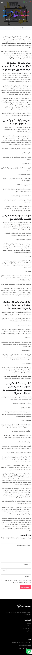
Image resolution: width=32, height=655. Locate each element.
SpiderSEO (28, 614)
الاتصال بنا (28, 631)
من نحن (29, 625)
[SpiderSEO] (16, 606)
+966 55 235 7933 (23, 645)
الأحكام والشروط (27, 628)
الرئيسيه (21, 27)
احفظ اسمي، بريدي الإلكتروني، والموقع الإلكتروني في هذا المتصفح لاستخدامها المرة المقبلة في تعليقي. (18, 581)
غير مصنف (14, 27)
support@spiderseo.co (17, 642)
